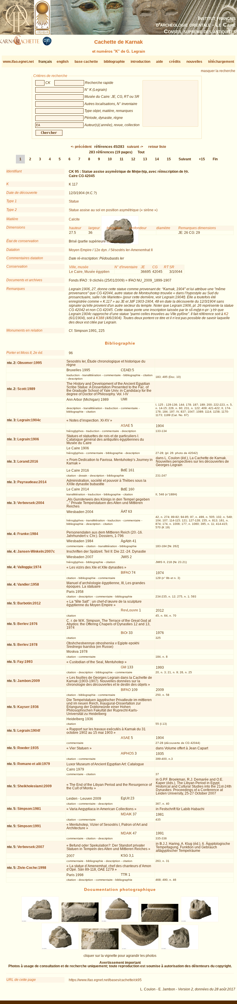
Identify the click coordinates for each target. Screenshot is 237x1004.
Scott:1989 (26, 389)
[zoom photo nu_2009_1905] (100, 948)
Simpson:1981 (29, 809)
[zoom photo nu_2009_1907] (179, 948)
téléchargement (221, 62)
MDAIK (126, 814)
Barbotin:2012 (29, 603)
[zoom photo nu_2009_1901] (120, 921)
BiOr (124, 633)
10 (110, 159)
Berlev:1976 (27, 624)
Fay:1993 (25, 662)
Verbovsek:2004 (30, 503)
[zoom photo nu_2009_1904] (60, 948)
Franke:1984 (27, 534)
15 (169, 159)
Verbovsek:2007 (30, 847)
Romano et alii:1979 (33, 764)
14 (157, 159)
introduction (140, 62)
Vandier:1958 (28, 584)
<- (81, 147)
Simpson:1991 (29, 826)
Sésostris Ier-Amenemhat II (131, 250)
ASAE (125, 426)
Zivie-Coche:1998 (31, 868)
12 (133, 159)
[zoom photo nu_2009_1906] (140, 948)
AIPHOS (127, 753)
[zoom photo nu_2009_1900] (80, 921)
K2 (226, 314)
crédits (175, 62)
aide (159, 62)
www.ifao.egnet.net (18, 62)
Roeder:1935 (28, 748)
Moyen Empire (80, 250)
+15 (202, 159)
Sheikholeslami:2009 (34, 786)
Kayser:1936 (28, 707)
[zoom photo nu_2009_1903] (199, 921)
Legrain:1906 (28, 439)
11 (121, 159)
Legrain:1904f (28, 731)
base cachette (86, 62)
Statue (74, 201)
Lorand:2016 (27, 461)
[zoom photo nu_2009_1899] (40, 921)
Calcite (74, 219)
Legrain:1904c (29, 420)
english (62, 62)
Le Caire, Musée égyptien (89, 272)
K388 (100, 318)
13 (145, 159)
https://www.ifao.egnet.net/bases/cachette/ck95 (105, 980)
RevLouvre (129, 610)
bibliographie (114, 62)
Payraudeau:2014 (32, 482)
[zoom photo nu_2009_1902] (159, 921)
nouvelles (194, 62)
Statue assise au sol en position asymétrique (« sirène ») (113, 210)
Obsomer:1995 (29, 363)
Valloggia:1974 (29, 567)
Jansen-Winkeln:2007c (36, 551)
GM (123, 667)
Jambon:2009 (28, 681)
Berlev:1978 (27, 645)
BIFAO (126, 573)
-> (135, 147)
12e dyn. (101, 250)
